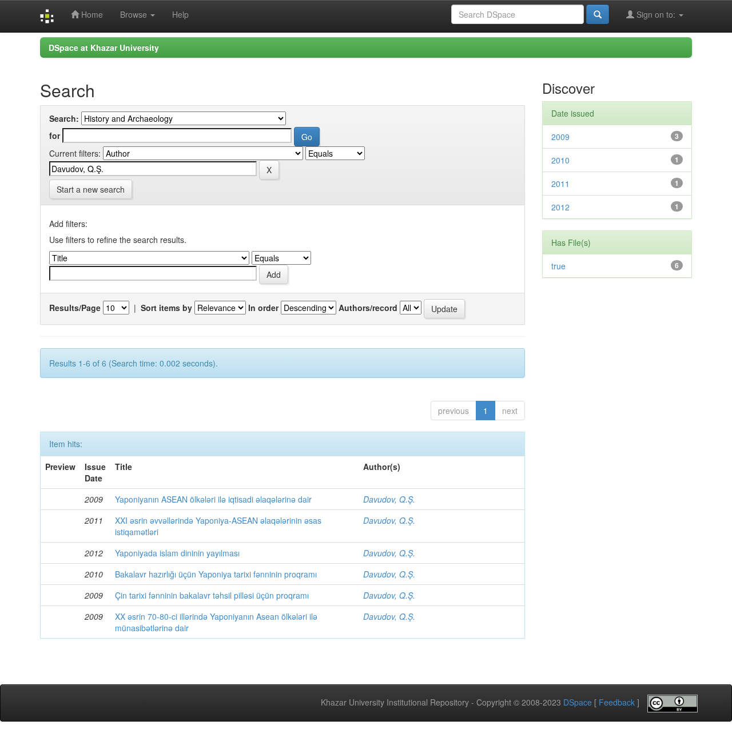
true (558, 266)
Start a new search (91, 189)
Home (91, 14)
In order (263, 307)
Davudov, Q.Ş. (389, 499)
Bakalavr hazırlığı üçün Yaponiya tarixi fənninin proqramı (216, 574)
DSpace (577, 702)
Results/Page (75, 307)
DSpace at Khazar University (104, 47)
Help (180, 14)
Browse (134, 14)
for (54, 135)
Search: (64, 118)
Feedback (617, 702)
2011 (560, 183)
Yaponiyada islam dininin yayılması (177, 553)
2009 (560, 136)
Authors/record (368, 307)
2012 (560, 207)
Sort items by (166, 307)
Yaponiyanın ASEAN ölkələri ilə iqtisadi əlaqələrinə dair (213, 499)
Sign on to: (656, 14)
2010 (560, 160)
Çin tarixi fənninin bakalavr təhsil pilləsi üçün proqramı (212, 595)
